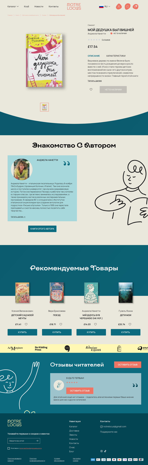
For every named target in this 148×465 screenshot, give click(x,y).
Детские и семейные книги (30, 15)
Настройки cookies (77, 459)
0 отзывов (106, 39)
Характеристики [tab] (115, 55)
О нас (72, 447)
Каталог (12, 6)
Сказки (44, 15)
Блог (71, 451)
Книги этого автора (42, 228)
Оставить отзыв (127, 364)
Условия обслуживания (59, 459)
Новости (38, 6)
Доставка (74, 430)
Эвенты (73, 434)
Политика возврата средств (14, 459)
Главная (10, 15)
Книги (17, 15)
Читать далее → (18, 216)
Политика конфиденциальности (37, 459)
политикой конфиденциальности (31, 448)
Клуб (26, 6)
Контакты (53, 6)
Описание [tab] (94, 55)
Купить (22, 332)
